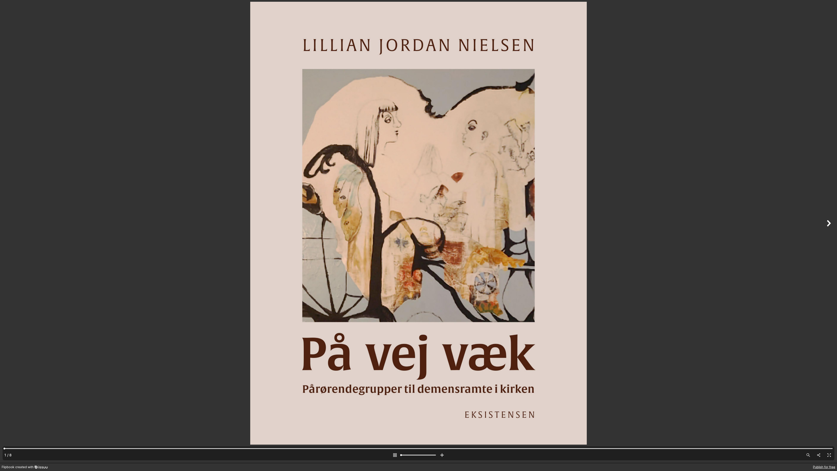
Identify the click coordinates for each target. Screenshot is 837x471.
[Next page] (828, 231)
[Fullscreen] (829, 455)
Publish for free (824, 467)
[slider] (418, 455)
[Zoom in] (442, 455)
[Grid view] (395, 455)
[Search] (808, 455)
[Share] (818, 455)
